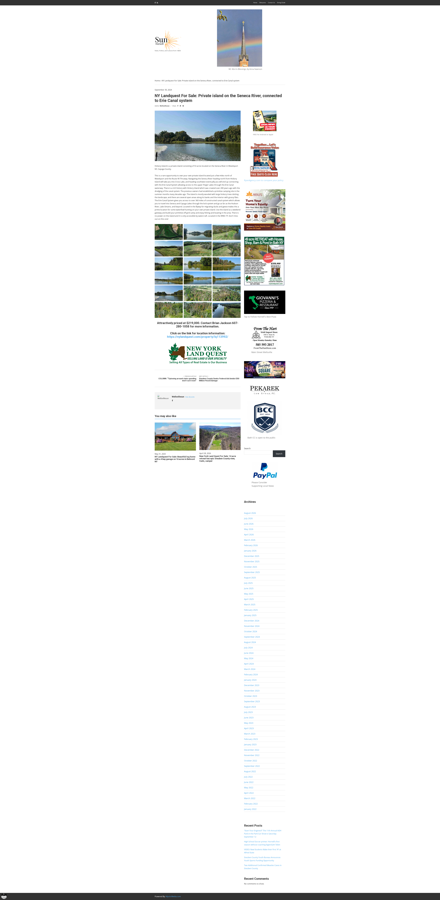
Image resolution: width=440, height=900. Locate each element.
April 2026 (249, 534)
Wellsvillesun (164, 106)
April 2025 (249, 599)
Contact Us (271, 3)
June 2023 (248, 717)
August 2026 (250, 513)
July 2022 (248, 776)
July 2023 (248, 712)
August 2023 (250, 706)
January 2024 (250, 679)
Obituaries (262, 3)
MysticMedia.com (173, 896)
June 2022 (248, 782)
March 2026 (249, 540)
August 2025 (250, 577)
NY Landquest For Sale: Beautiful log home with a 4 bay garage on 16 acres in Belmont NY (175, 459)
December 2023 (251, 685)
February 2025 (251, 610)
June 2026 (248, 523)
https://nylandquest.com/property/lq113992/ (197, 336)
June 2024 (248, 653)
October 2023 (250, 696)
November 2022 (251, 755)
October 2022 (250, 760)
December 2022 (251, 749)
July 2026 (248, 518)
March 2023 (249, 733)
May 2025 (248, 593)
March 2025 (249, 604)
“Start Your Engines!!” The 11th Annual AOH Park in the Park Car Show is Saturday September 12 (262, 833)
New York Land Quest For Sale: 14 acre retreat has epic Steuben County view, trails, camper (217, 458)
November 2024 (251, 626)
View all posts (189, 397)
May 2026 (248, 529)
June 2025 (248, 588)
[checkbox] (4, 896)
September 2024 (252, 636)
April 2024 (249, 663)
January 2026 (250, 550)
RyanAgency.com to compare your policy (263, 180)
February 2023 (251, 739)
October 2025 (250, 566)
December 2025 (251, 556)
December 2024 (251, 620)
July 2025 (248, 583)
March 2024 (249, 669)
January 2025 (250, 615)
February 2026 (251, 545)
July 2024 (248, 647)
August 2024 (250, 642)
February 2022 (251, 803)
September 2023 (252, 701)
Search (247, 448)
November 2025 (251, 561)
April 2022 (249, 793)
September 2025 (252, 572)
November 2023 (251, 690)
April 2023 (249, 728)
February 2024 (251, 674)
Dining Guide (281, 3)
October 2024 (250, 631)
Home (255, 3)
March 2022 (249, 798)
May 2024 (248, 658)
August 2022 (250, 771)
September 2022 (252, 766)
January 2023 (250, 744)
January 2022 (250, 809)
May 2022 (248, 787)
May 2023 (248, 723)
